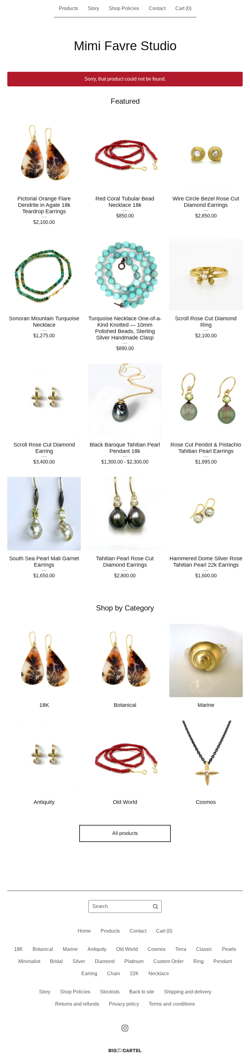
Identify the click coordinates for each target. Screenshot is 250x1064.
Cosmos (157, 949)
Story (93, 8)
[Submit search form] (155, 906)
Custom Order (168, 961)
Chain (113, 973)
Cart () (183, 8)
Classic (204, 949)
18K (18, 949)
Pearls (229, 949)
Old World (127, 949)
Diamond (105, 961)
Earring (89, 973)
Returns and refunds (77, 1004)
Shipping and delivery (187, 991)
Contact (157, 8)
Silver (79, 961)
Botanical (43, 949)
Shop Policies (124, 8)
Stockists (110, 991)
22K (134, 973)
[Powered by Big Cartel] (125, 1050)
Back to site (141, 991)
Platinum (134, 961)
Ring (198, 961)
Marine (70, 949)
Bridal (56, 961)
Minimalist (29, 961)
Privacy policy (124, 1004)
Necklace (158, 973)
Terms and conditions (172, 1004)
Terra (180, 949)
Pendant (222, 961)
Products (68, 8)
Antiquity (97, 949)
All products (125, 833)
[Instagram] (125, 1028)
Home (84, 931)
